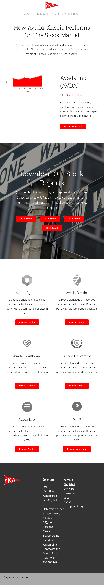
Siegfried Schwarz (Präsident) (71, 489)
